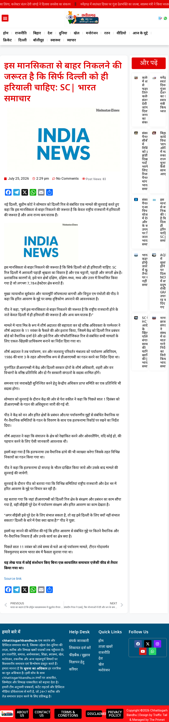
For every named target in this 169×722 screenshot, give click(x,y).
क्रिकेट (7, 40)
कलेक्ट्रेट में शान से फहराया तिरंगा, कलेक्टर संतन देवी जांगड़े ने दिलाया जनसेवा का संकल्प (147, 99)
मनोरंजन (92, 33)
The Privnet (157, 720)
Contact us (42, 714)
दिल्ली (22, 40)
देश (50, 33)
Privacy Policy (115, 714)
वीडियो (121, 33)
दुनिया (63, 33)
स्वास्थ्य (55, 40)
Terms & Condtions (68, 714)
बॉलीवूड (38, 40)
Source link (13, 578)
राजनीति (21, 33)
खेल (76, 33)
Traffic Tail (160, 715)
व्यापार (71, 40)
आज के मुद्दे (140, 33)
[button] (5, 18)
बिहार (37, 33)
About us (22, 714)
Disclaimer (97, 713)
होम (5, 33)
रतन (107, 33)
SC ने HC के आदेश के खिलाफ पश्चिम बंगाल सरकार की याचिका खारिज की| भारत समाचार (147, 342)
